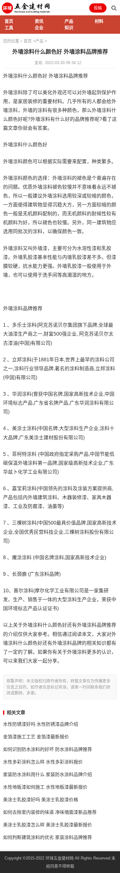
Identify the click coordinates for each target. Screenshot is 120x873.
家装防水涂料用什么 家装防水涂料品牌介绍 (47, 774)
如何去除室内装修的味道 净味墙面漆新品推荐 (50, 812)
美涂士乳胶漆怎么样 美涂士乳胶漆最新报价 (47, 824)
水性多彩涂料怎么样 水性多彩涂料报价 (43, 761)
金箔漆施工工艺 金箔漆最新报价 (36, 736)
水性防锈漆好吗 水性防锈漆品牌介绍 (40, 724)
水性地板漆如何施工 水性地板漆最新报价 (45, 787)
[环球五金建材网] (26, 7)
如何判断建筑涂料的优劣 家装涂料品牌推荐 (47, 837)
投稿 (98, 8)
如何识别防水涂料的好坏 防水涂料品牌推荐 (47, 749)
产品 (69, 21)
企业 (39, 27)
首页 (9, 21)
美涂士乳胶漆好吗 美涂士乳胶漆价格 (40, 799)
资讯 (39, 21)
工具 (9, 27)
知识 (69, 27)
